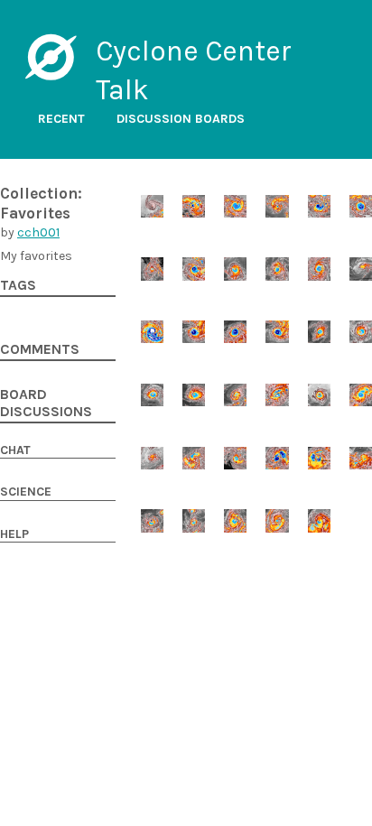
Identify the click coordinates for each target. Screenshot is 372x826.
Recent (61, 118)
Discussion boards (180, 118)
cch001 (38, 232)
